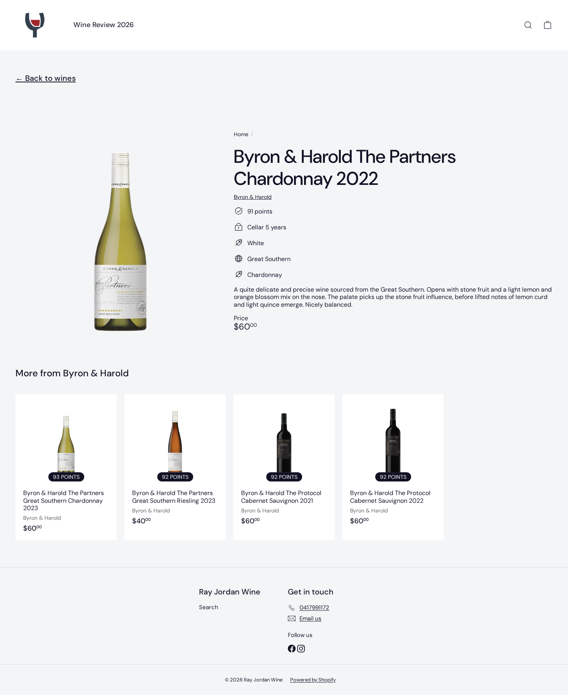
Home (241, 134)
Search (208, 607)
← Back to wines (45, 78)
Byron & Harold (96, 373)
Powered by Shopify (313, 679)
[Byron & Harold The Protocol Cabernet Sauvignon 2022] (393, 467)
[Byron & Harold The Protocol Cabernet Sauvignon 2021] (284, 467)
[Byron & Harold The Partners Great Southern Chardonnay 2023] (66, 467)
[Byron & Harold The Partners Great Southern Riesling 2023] (175, 467)
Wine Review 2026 (103, 24)
